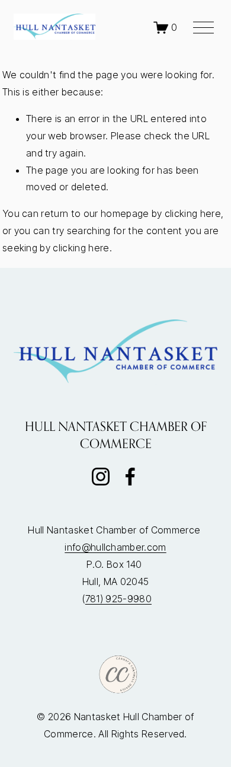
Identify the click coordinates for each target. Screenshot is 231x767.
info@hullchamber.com (115, 547)
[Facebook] (130, 476)
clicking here (193, 213)
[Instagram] (100, 476)
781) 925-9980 (118, 599)
